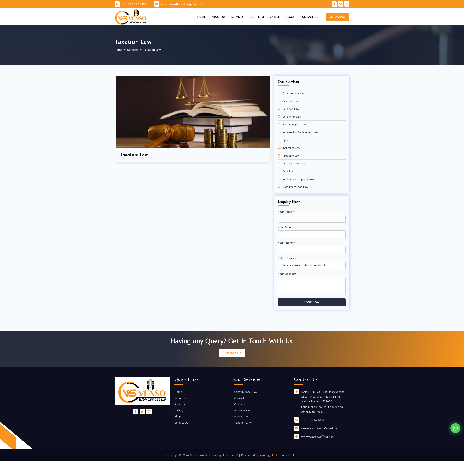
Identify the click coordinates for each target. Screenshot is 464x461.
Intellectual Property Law (298, 179)
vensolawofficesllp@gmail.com (182, 4)
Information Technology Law (300, 132)
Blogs (290, 16)
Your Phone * (286, 242)
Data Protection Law (295, 187)
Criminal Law (242, 398)
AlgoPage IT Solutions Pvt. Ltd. (278, 455)
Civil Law (239, 404)
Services (237, 16)
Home (201, 16)
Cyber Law (289, 140)
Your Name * (286, 212)
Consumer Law (291, 116)
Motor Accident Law (294, 163)
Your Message (287, 274)
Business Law (290, 101)
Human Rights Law (294, 124)
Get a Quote (338, 16)
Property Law (291, 155)
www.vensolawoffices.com (317, 436)
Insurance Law (291, 148)
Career (275, 16)
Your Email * (286, 227)
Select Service (287, 258)
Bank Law (288, 171)
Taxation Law (290, 109)
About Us (219, 16)
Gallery (178, 410)
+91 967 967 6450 (134, 4)
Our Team (257, 16)
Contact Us (309, 16)
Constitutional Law (293, 93)
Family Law (241, 416)
